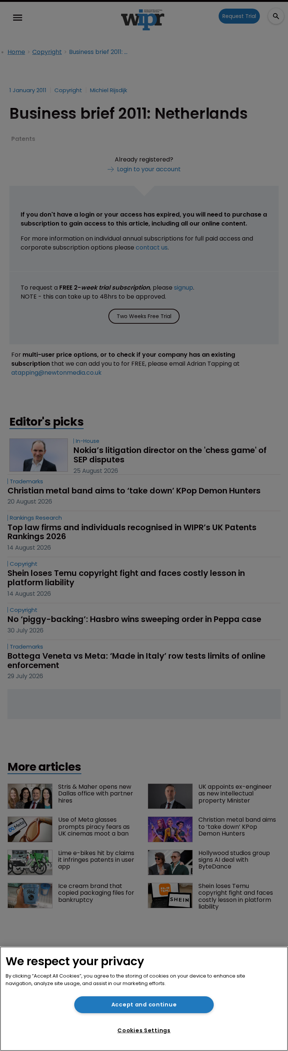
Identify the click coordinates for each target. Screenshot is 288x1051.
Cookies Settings (144, 1030)
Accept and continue (144, 1004)
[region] (144, 998)
